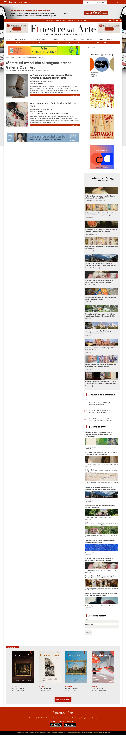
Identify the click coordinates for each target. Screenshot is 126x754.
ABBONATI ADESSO (63, 699)
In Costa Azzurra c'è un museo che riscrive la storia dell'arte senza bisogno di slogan (100, 214)
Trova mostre (86, 40)
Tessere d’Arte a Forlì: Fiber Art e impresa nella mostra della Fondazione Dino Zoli (101, 366)
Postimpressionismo (40, 113)
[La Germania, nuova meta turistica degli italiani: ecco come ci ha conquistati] (101, 530)
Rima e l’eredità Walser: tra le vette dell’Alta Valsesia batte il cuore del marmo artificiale (100, 315)
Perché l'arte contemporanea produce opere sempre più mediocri (100, 506)
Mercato (90, 43)
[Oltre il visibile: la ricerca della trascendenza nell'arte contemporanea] (101, 548)
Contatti (71, 20)
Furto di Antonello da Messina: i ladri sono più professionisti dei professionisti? (101, 453)
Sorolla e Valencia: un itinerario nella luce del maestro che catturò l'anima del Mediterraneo (100, 383)
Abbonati (101, 2)
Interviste (50, 43)
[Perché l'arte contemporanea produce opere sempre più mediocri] (101, 512)
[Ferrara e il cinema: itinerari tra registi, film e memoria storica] (101, 342)
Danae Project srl (78, 732)
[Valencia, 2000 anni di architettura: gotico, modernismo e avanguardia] (101, 326)
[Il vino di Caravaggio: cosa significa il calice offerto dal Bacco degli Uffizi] (101, 191)
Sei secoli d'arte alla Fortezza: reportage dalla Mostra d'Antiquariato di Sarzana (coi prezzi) (100, 577)
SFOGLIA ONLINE (18, 689)
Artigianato (69, 43)
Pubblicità (82, 20)
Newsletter (60, 20)
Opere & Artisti (20, 40)
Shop (109, 40)
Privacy (85, 732)
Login (89, 2)
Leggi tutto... (75, 95)
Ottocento (64, 113)
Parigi (51, 113)
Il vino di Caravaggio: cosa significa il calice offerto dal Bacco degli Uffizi (100, 197)
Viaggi (64, 40)
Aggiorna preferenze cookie (95, 732)
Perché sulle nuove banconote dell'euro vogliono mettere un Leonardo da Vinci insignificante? (98, 435)
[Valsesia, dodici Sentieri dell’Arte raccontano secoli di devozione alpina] (101, 292)
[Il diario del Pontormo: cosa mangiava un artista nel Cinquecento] (101, 477)
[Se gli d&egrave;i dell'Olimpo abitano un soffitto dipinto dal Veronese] (101, 241)
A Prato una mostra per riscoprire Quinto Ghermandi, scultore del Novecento (51, 76)
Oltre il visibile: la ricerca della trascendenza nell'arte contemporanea (100, 542)
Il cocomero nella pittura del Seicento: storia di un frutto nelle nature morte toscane (101, 231)
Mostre (40, 43)
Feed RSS (70, 718)
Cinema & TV (101, 43)
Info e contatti (51, 718)
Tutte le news (20, 43)
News (8, 40)
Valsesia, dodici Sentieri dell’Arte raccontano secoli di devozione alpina (100, 298)
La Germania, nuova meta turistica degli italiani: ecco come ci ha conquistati (101, 524)
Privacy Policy (80, 718)
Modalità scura (92, 718)
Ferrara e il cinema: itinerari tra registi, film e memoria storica (100, 349)
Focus (60, 43)
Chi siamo (49, 20)
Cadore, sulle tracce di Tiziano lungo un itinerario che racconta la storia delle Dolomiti (100, 264)
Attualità (31, 43)
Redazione (36, 81)
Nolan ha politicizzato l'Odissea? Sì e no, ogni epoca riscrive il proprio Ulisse (101, 595)
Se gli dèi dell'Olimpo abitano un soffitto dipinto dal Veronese (101, 248)
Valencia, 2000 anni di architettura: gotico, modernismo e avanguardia (99, 332)
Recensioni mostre (39, 40)
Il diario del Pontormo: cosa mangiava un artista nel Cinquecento (101, 471)
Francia (56, 113)
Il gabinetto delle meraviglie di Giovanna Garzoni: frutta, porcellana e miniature (99, 281)
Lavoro (100, 40)
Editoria (80, 43)
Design (74, 40)
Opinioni (54, 40)
